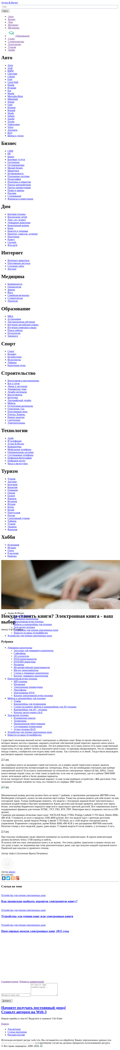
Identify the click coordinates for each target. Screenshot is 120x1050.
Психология (14, 333)
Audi (10, 68)
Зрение (11, 289)
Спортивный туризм (19, 518)
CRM (10, 151)
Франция (12, 529)
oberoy (12, 872)
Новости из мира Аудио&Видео (31, 632)
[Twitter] (8, 878)
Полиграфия (14, 179)
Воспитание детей (17, 217)
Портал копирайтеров (19, 184)
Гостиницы (14, 162)
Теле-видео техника (24, 627)
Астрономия (14, 319)
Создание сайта (16, 266)
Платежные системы (19, 176)
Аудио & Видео (9, 2)
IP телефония (14, 441)
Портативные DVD (24, 692)
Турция (11, 523)
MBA (10, 316)
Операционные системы (21, 452)
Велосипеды (14, 359)
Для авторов (14, 1029)
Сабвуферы (20, 653)
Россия (11, 515)
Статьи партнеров (17, 1032)
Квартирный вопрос (18, 225)
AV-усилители (21, 656)
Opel (10, 104)
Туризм (11, 478)
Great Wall (13, 82)
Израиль (12, 498)
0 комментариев (9, 981)
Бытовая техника (17, 214)
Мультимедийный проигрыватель (32, 667)
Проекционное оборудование (29, 723)
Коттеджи (13, 397)
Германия (13, 490)
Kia (9, 90)
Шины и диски (16, 135)
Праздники (13, 236)
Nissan (11, 102)
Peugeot (11, 107)
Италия (11, 504)
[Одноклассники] (13, 878)
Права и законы (16, 190)
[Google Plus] (17, 878)
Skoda (11, 113)
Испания (12, 501)
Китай (11, 509)
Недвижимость (16, 173)
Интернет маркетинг (19, 260)
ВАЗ (10, 132)
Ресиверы (19, 664)
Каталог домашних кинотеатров (31, 675)
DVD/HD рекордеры (25, 661)
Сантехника (14, 420)
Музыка (12, 547)
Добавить (6, 1001)
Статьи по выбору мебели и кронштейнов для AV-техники (45, 706)
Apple (11, 438)
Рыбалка (12, 556)
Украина (12, 526)
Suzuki (11, 118)
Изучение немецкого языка (22, 327)
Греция (11, 493)
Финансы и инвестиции (20, 198)
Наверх (5, 1023)
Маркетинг (13, 170)
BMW (11, 71)
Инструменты (15, 394)
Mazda (11, 93)
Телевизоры (20, 720)
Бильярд (12, 354)
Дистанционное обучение (21, 322)
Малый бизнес (15, 168)
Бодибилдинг (15, 357)
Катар (11, 507)
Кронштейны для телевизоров (30, 704)
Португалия (14, 512)
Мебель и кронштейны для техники (33, 624)
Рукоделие (13, 553)
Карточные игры (16, 365)
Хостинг (12, 269)
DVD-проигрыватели (25, 659)
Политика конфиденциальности (18, 1043)
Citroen (11, 76)
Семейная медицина (18, 295)
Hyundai (12, 87)
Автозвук (13, 130)
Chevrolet (12, 73)
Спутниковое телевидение (28, 726)
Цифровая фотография (20, 458)
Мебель (11, 403)
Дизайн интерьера (17, 392)
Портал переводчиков (19, 187)
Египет (11, 495)
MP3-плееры (20, 681)
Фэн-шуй (12, 245)
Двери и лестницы (17, 386)
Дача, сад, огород (17, 219)
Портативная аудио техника (28, 621)
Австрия (12, 481)
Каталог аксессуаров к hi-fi (28, 712)
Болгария (12, 484)
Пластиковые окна (17, 411)
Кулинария (13, 544)
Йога (10, 292)
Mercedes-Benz (15, 96)
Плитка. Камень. (16, 414)
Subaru (11, 116)
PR (9, 153)
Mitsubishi (13, 99)
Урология (13, 301)
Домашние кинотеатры (26, 618)
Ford (10, 79)
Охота (11, 550)
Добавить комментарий (31, 981)
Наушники (19, 684)
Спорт (11, 351)
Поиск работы (15, 330)
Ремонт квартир (16, 417)
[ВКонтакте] (4, 878)
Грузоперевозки (16, 165)
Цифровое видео (16, 460)
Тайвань (12, 521)
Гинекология (14, 286)
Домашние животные (19, 222)
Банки (11, 156)
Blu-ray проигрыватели (26, 670)
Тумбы (17, 701)
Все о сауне (14, 383)
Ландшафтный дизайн (19, 400)
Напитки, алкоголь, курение (23, 233)
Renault (11, 110)
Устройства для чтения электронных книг (36, 630)
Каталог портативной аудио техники (33, 695)
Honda (11, 85)
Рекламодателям (16, 1034)
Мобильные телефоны (19, 449)
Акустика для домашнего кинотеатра (33, 650)
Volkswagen (14, 124)
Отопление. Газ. (16, 408)
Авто (10, 65)
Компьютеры (14, 446)
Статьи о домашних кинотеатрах (31, 673)
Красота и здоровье (18, 231)
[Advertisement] (60, 958)
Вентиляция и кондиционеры (23, 380)
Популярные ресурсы (19, 263)
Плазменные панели (24, 718)
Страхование (14, 196)
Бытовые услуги (16, 159)
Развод (11, 239)
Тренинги (13, 336)
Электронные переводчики (28, 687)
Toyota (11, 121)
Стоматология (15, 298)
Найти (5, 11)
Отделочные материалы (20, 406)
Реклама (12, 193)
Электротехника (16, 423)
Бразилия (12, 487)
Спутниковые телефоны (20, 455)
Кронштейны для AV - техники (30, 709)
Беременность (15, 284)
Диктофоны (20, 690)
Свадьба (12, 242)
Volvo (10, 127)
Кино (10, 228)
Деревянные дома (17, 389)
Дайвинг (12, 362)
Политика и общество (19, 182)
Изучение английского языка (23, 324)
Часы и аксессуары (18, 463)
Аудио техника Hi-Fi (25, 729)
